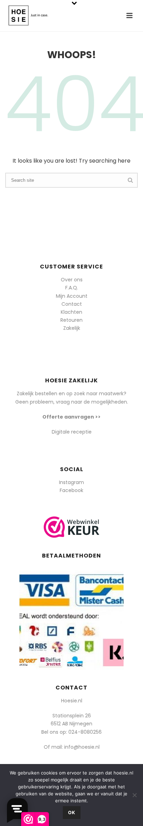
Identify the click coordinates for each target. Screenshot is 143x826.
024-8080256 (85, 731)
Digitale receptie (72, 431)
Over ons (72, 279)
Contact (71, 304)
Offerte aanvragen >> (71, 416)
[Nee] (134, 795)
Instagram (71, 482)
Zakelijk (71, 328)
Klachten (71, 312)
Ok (71, 812)
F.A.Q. (71, 287)
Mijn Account (71, 296)
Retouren (71, 320)
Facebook (71, 490)
